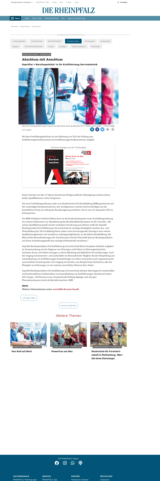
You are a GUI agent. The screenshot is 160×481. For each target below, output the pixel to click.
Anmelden (123, 2)
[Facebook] (57, 462)
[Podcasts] (80, 462)
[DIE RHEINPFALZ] (68, 13)
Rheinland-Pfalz (51, 18)
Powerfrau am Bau (62, 351)
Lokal (27, 18)
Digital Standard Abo (76, 18)
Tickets (54, 2)
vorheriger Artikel (28, 298)
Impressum (104, 480)
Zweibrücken (36, 26)
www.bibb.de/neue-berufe (66, 289)
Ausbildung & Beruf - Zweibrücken (36, 54)
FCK (63, 18)
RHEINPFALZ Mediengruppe (25, 480)
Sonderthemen (25, 26)
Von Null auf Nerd (21, 351)
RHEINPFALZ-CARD (42, 2)
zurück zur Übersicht (68, 305)
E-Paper (69, 2)
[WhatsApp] (72, 462)
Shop (61, 2)
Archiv (76, 2)
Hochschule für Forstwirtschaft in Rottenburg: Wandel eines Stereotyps (107, 355)
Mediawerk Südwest (79, 480)
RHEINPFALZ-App (49, 480)
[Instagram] (65, 462)
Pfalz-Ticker (37, 18)
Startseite (14, 26)
